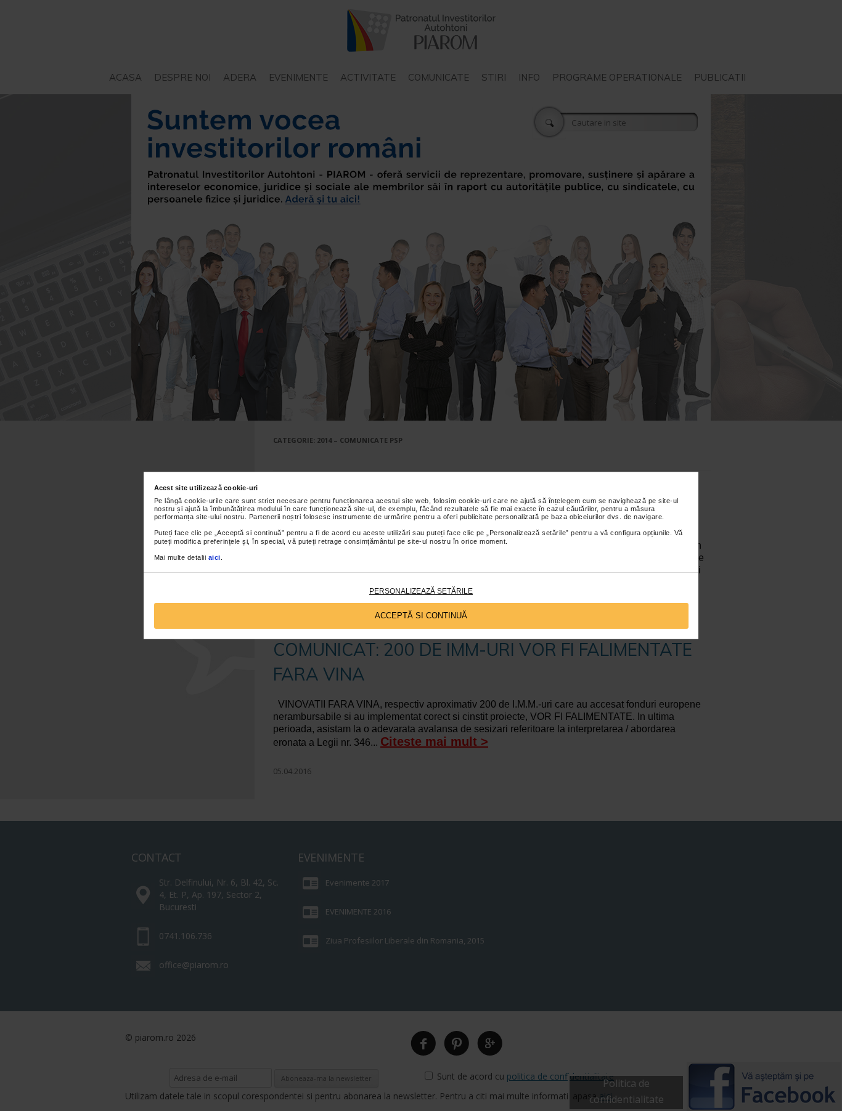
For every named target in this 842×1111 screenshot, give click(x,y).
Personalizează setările (421, 591)
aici (214, 557)
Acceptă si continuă (421, 615)
